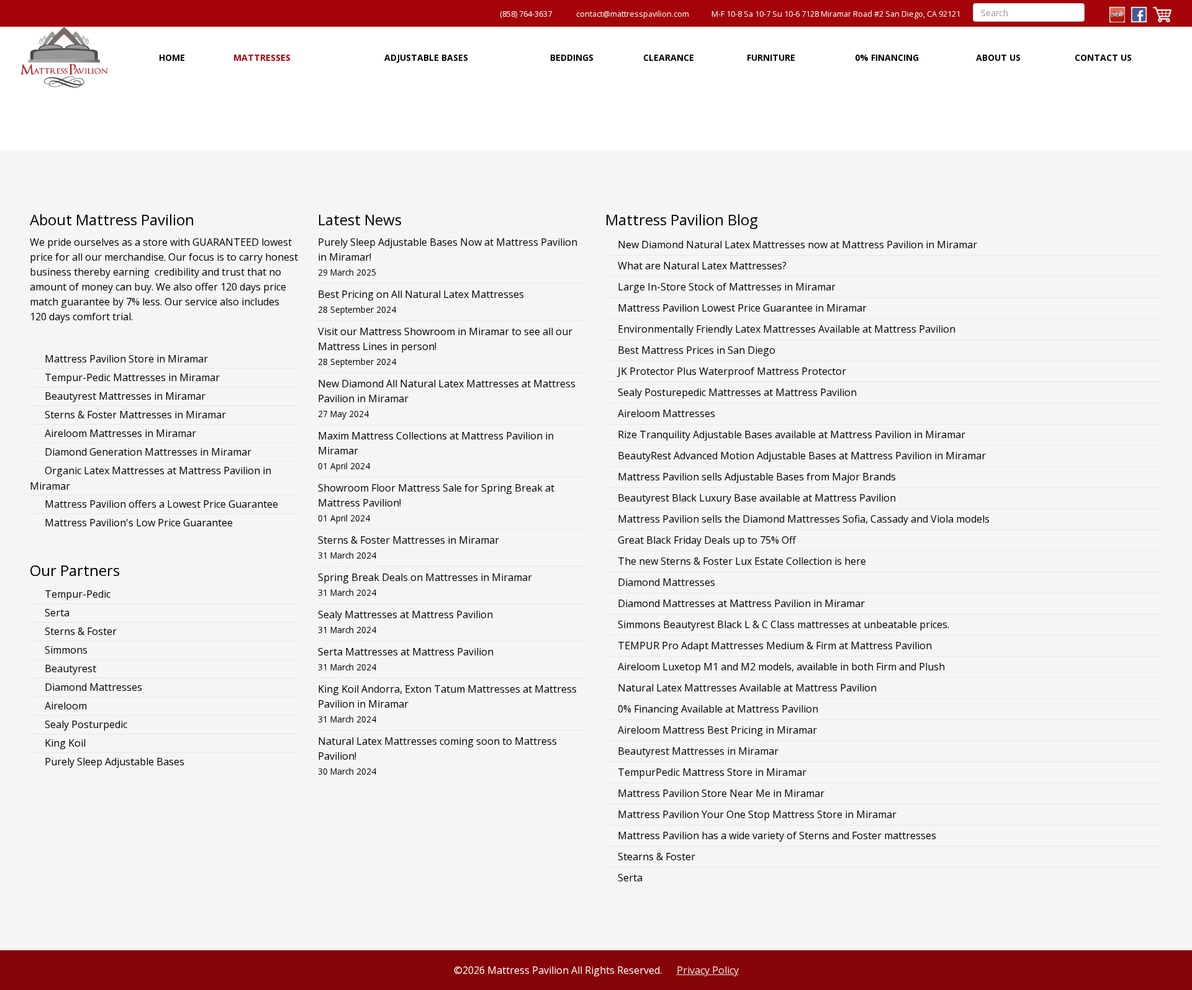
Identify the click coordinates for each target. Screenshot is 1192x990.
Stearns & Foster (656, 856)
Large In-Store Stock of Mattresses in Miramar (727, 287)
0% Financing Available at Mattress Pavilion (718, 709)
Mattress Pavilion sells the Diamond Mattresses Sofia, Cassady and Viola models (804, 519)
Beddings (572, 57)
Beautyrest (69, 668)
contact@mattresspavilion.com (632, 14)
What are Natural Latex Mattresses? (702, 265)
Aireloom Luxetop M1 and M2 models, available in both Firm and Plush (781, 666)
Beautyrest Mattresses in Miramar (123, 396)
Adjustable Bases (426, 57)
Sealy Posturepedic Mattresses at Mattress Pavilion (737, 392)
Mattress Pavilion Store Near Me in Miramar (721, 793)
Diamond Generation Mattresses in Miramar (146, 452)
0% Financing (887, 57)
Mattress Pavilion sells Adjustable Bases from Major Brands (757, 477)
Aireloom (64, 706)
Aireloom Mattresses (666, 413)
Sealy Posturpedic (84, 724)
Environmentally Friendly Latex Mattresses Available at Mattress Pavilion (786, 329)
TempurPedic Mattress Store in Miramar (712, 772)
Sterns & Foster (79, 631)
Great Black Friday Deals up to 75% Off (707, 540)
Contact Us (1103, 57)
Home (172, 57)
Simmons (65, 650)
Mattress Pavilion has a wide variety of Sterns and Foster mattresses (777, 835)
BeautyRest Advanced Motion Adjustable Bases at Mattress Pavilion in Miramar (802, 455)
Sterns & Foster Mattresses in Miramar (134, 414)
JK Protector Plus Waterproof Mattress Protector (732, 371)
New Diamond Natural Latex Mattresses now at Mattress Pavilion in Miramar (797, 244)
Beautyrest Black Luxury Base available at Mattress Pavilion (757, 498)
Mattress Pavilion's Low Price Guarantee (137, 522)
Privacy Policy (708, 970)
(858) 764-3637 (526, 14)
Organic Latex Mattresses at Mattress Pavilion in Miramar (150, 478)
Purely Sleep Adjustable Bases (113, 761)
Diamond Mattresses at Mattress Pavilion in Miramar (741, 603)
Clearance (668, 57)
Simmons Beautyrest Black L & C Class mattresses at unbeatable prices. (783, 624)
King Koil (64, 743)
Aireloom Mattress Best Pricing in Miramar (717, 730)
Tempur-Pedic (76, 594)
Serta (56, 612)
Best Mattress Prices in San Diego (696, 350)
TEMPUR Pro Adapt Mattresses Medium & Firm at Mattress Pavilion (775, 645)
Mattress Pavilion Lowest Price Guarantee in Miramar (742, 308)
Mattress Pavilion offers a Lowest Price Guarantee (160, 504)
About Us (998, 57)
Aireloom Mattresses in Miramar (119, 433)
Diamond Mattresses (92, 687)
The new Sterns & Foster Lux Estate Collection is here (742, 561)
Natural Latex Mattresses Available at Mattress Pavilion (747, 688)
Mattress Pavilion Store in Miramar (125, 359)
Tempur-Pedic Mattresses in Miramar (131, 377)
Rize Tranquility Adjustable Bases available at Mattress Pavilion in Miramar (791, 434)
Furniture (771, 57)
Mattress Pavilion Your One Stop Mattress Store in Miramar (757, 814)
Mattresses (262, 57)
